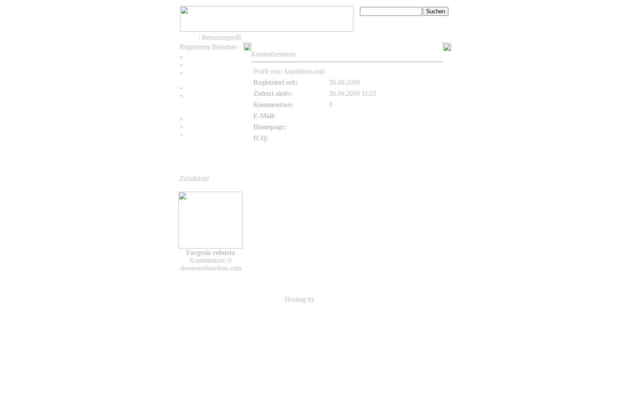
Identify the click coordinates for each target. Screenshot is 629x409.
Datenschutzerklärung (209, 103)
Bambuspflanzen (207, 126)
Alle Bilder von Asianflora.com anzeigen (385, 71)
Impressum (199, 88)
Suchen (195, 64)
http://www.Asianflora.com (366, 126)
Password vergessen (212, 72)
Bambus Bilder (205, 118)
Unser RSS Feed (207, 134)
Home (188, 37)
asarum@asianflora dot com (366, 115)
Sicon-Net (330, 299)
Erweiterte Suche (383, 20)
